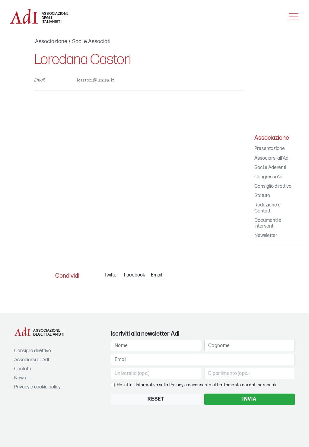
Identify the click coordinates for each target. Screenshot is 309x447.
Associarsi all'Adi (271, 158)
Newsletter (265, 235)
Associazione (51, 41)
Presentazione (269, 149)
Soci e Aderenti (270, 168)
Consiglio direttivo (272, 186)
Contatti (22, 369)
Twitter (111, 275)
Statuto (262, 196)
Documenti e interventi (267, 223)
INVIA (249, 399)
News (20, 378)
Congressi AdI (269, 177)
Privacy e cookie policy (37, 387)
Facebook (134, 275)
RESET (156, 399)
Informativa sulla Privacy (159, 385)
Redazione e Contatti (267, 208)
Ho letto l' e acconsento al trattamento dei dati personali (196, 385)
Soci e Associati (91, 41)
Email (156, 275)
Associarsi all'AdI (31, 360)
